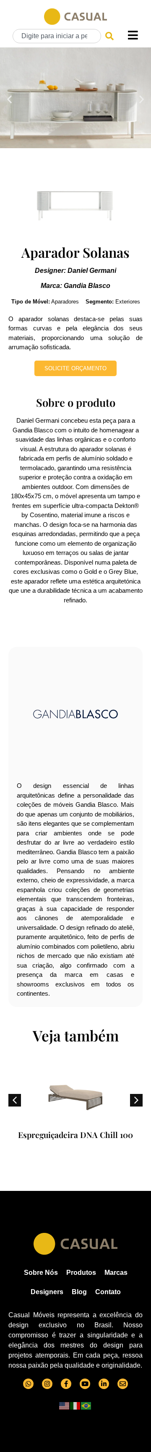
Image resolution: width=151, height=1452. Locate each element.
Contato (108, 1291)
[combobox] (57, 36)
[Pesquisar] (109, 36)
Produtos (81, 1272)
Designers (47, 1291)
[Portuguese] (86, 1405)
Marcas (116, 1272)
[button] (9, 99)
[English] (64, 1405)
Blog (79, 1291)
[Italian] (75, 1405)
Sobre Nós (41, 1272)
